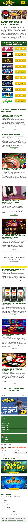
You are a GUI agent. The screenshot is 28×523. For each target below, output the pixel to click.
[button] (14, 257)
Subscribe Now (14, 266)
